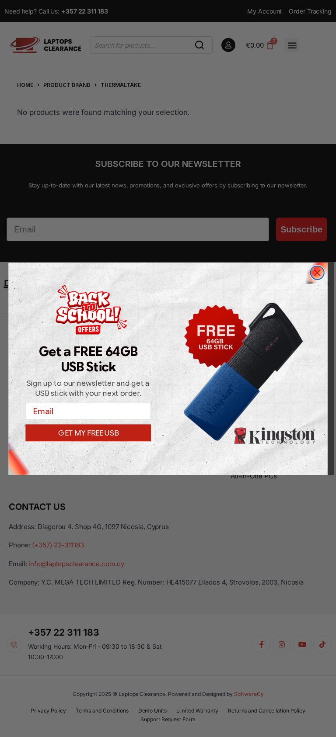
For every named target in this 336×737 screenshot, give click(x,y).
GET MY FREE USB (88, 432)
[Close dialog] (317, 272)
